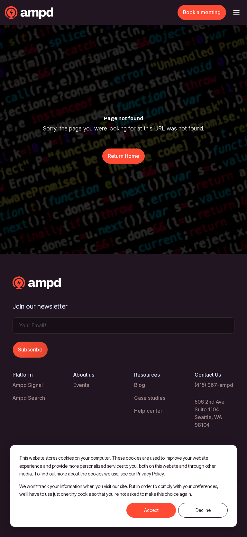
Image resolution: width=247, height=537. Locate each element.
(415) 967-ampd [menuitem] (214, 385)
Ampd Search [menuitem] (29, 398)
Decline (203, 510)
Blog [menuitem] (139, 385)
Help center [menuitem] (148, 411)
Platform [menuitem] (23, 374)
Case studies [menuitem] (149, 398)
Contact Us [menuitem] (208, 374)
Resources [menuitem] (147, 374)
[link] (41, 12)
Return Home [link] (123, 156)
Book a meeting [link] (202, 12)
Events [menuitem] (81, 385)
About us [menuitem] (83, 374)
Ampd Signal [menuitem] (28, 385)
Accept (151, 510)
